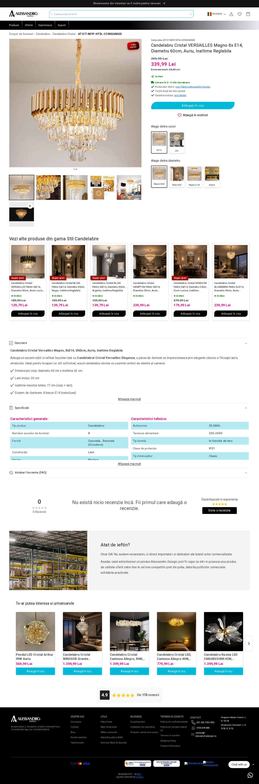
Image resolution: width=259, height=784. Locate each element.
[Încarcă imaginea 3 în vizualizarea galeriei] (75, 187)
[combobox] (121, 14)
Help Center (106, 722)
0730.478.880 (203, 728)
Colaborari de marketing (142, 727)
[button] (129, 343)
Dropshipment (137, 722)
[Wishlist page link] (240, 14)
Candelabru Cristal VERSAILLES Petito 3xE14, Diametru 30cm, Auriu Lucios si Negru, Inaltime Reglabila (27, 287)
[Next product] (249, 643)
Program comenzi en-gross (144, 732)
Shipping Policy (168, 741)
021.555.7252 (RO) (205, 722)
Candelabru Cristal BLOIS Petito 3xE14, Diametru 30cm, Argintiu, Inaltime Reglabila (109, 287)
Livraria (139, 777)
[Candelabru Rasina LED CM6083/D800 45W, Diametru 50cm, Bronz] (223, 631)
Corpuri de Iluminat (21, 34)
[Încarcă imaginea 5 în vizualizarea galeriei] (129, 187)
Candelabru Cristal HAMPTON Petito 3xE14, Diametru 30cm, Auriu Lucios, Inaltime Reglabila (147, 287)
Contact (74, 727)
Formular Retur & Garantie (114, 742)
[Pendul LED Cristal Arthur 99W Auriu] (35, 631)
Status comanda (109, 732)
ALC (139, 774)
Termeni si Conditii (170, 735)
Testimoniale (77, 742)
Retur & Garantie (109, 727)
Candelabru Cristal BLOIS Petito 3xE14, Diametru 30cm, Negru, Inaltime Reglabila (68, 287)
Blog (73, 732)
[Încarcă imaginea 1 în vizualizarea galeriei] (21, 187)
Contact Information (170, 746)
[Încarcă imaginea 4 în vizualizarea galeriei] (102, 187)
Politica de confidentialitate (174, 722)
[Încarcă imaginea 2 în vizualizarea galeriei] (48, 187)
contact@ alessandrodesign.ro (205, 735)
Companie (76, 722)
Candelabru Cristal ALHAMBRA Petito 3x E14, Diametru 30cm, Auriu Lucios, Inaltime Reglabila (229, 287)
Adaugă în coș (35, 671)
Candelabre (43, 34)
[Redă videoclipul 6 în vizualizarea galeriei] (21, 214)
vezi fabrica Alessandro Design (192, 86)
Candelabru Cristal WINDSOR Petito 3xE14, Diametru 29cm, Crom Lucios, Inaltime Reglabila (190, 287)
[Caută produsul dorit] (191, 14)
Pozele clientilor (79, 737)
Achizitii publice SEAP (112, 737)
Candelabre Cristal (64, 34)
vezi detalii (180, 95)
